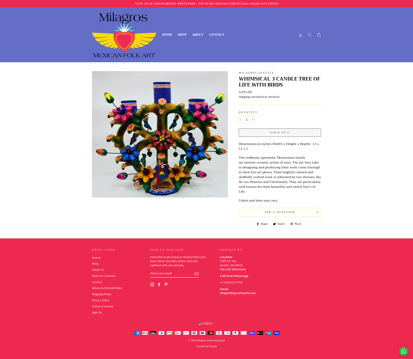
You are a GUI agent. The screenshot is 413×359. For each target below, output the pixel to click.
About (197, 34)
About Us (98, 270)
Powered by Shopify (206, 346)
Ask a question (280, 212)
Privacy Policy (101, 300)
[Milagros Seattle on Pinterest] (166, 284)
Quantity (248, 112)
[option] (206, 4)
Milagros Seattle (256, 73)
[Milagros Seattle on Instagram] (152, 284)
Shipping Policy (102, 294)
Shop (182, 34)
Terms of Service (102, 306)
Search (96, 257)
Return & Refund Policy (107, 288)
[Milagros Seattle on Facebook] (159, 284)
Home (167, 34)
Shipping (244, 97)
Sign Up (97, 312)
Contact (216, 34)
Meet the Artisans (103, 276)
